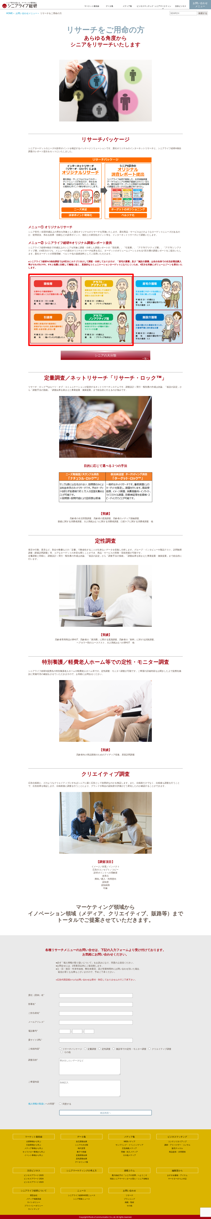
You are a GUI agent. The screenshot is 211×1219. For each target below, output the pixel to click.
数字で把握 (81, 1151)
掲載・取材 (129, 1202)
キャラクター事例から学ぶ (34, 1151)
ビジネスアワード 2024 (34, 1178)
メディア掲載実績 (33, 1198)
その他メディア (129, 1155)
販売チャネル (177, 1148)
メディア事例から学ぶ (33, 1148)
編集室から (177, 1170)
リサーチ (129, 1195)
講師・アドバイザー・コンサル (177, 1144)
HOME (9, 13)
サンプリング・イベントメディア (129, 1144)
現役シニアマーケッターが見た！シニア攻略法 (129, 1178)
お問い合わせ (129, 1190)
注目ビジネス (180, 6)
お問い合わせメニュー (200, 4)
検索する (202, 13)
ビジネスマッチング (145, 6)
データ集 (109, 6)
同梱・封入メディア (129, 1151)
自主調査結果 (81, 1141)
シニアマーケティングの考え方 (162, 9)
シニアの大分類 (81, 1144)
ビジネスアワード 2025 (34, 1175)
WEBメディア (129, 1141)
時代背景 (81, 1148)
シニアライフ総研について (34, 1190)
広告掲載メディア (129, 1148)
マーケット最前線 (91, 6)
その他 (129, 1205)
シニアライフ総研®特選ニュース (81, 1195)
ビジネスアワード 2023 (34, 1182)
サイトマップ (33, 1209)
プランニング (129, 1198)
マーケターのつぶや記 (177, 1178)
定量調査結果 (81, 1155)
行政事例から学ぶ (33, 1144)
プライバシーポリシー (33, 1205)
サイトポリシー (33, 1202)
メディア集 (127, 6)
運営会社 (33, 1195)
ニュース (81, 1190)
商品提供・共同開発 (177, 1151)
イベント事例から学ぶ (33, 1155)
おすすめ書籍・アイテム (177, 1175)
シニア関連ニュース (81, 1198)
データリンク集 (81, 1162)
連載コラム (129, 1170)
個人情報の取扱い (37, 1103)
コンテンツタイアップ (177, 1141)
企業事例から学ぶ (33, 1141)
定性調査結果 (81, 1158)
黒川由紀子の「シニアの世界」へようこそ (129, 1175)
